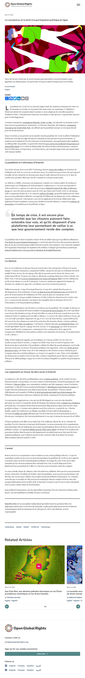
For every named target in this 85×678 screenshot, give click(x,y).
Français (21, 666)
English (7, 90)
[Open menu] (78, 5)
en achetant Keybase (66, 324)
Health (26, 527)
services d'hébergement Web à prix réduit (39, 430)
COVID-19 (35, 527)
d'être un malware (26, 324)
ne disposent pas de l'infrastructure (51, 292)
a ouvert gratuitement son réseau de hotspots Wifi (41, 279)
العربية (38, 666)
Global (18, 527)
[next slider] (7, 607)
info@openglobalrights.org (16, 642)
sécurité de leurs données (53, 311)
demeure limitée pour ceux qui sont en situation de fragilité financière (33, 250)
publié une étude (21, 414)
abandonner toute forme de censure (62, 387)
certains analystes (51, 379)
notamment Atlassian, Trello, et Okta (37, 122)
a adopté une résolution (70, 403)
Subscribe (41, 654)
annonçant (55, 327)
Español (14, 601)
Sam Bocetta (11, 86)
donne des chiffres (56, 170)
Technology (9, 527)
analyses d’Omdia (46, 194)
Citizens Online (19, 384)
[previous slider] (78, 607)
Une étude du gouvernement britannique (21, 242)
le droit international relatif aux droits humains (53, 392)
